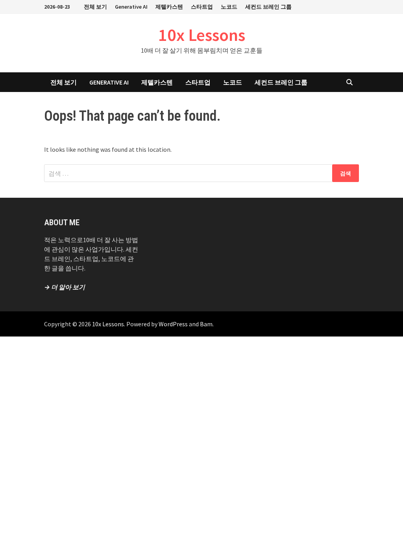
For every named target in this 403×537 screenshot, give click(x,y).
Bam (206, 324)
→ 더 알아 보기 (64, 287)
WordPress (173, 324)
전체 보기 (95, 6)
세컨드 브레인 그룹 (268, 6)
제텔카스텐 (169, 6)
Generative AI (131, 6)
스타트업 (202, 6)
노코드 (229, 6)
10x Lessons (201, 35)
